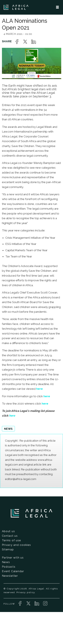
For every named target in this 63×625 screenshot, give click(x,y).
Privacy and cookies (16, 544)
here (39, 388)
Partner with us (13, 557)
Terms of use (11, 540)
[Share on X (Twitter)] (25, 41)
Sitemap (8, 549)
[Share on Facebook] (17, 41)
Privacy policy (25, 592)
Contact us (10, 535)
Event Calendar (13, 571)
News (6, 562)
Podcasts (9, 566)
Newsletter (10, 575)
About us (8, 531)
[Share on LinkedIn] (33, 41)
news (8, 428)
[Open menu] (57, 7)
